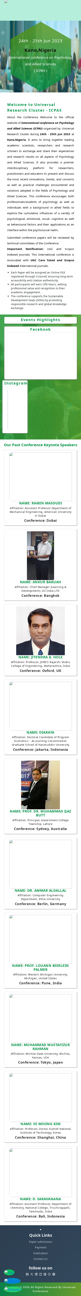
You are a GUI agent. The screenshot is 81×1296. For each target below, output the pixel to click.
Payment (40, 1247)
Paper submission (40, 1241)
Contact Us (40, 1259)
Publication (40, 1253)
